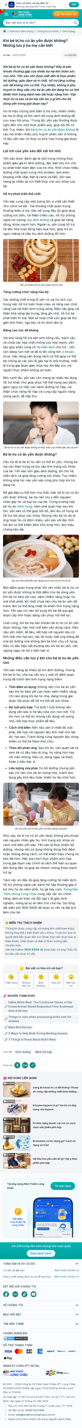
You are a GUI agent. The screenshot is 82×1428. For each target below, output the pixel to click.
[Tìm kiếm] (75, 22)
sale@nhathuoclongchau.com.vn (35, 1414)
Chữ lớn (71, 55)
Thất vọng (11, 982)
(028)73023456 (34, 1410)
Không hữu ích (26, 984)
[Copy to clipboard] (33, 1065)
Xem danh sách (41, 1253)
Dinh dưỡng (68, 31)
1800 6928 (31, 949)
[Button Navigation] (6, 14)
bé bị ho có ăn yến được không (53, 129)
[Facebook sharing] (17, 1065)
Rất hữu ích (71, 984)
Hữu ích (56, 982)
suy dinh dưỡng (37, 220)
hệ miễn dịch (46, 347)
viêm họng (24, 506)
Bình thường (41, 984)
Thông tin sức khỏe (48, 31)
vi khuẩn (67, 352)
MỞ (74, 4)
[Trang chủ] (4, 31)
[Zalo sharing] (25, 1065)
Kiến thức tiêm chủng (21, 31)
